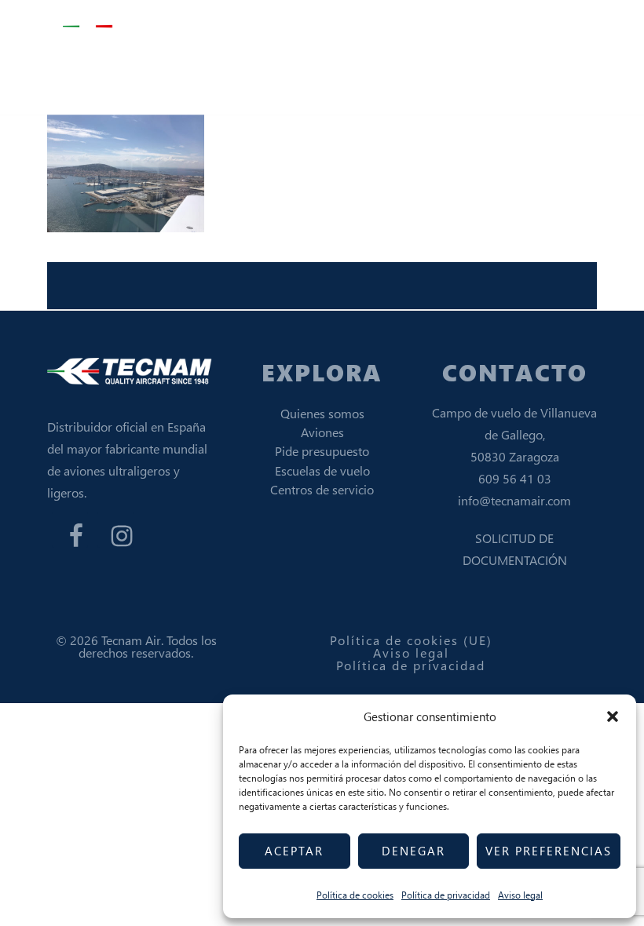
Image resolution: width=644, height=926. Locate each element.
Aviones (322, 432)
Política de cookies (355, 895)
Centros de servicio (322, 489)
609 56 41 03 (514, 478)
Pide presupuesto (322, 451)
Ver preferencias (548, 851)
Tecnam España (141, 27)
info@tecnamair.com (514, 500)
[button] (612, 716)
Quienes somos (322, 413)
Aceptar (294, 851)
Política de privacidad (445, 895)
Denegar (413, 851)
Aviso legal (520, 895)
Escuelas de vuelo (322, 470)
